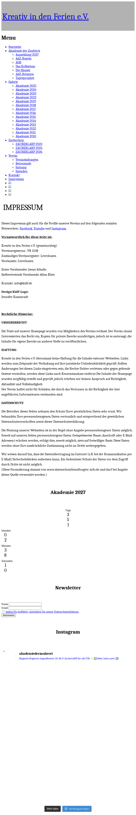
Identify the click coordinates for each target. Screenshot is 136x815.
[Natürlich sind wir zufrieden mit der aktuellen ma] (102, 767)
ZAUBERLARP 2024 (29, 148)
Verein (12, 156)
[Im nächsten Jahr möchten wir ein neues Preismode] (34, 676)
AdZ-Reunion (25, 74)
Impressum (16, 179)
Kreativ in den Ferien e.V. (45, 16)
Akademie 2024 (26, 90)
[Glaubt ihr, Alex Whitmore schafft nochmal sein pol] (102, 712)
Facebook (26, 228)
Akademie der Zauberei (24, 51)
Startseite (14, 47)
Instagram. (59, 228)
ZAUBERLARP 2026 (29, 152)
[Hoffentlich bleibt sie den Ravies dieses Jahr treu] (34, 796)
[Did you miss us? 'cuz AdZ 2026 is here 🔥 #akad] (102, 727)
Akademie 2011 (26, 132)
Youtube (39, 228)
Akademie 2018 (26, 105)
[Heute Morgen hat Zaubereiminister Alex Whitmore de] (34, 775)
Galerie (13, 82)
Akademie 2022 (26, 97)
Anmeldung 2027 (27, 55)
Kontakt (14, 175)
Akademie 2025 (26, 86)
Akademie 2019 (26, 101)
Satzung (21, 167)
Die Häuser (23, 70)
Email (4, 607)
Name (4, 604)
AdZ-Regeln (24, 58)
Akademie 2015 (26, 117)
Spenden (21, 171)
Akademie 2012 (26, 128)
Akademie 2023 (26, 93)
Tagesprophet (25, 78)
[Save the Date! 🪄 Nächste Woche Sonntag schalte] (34, 713)
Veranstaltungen (27, 160)
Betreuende (23, 163)
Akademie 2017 (26, 109)
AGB (18, 62)
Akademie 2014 (26, 121)
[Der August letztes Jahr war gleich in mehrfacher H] (102, 686)
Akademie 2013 (26, 125)
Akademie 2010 (26, 136)
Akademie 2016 (26, 113)
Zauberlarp (16, 140)
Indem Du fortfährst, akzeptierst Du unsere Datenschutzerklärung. (42, 611)
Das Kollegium (25, 66)
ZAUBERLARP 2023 (29, 144)
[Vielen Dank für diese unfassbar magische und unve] (34, 741)
